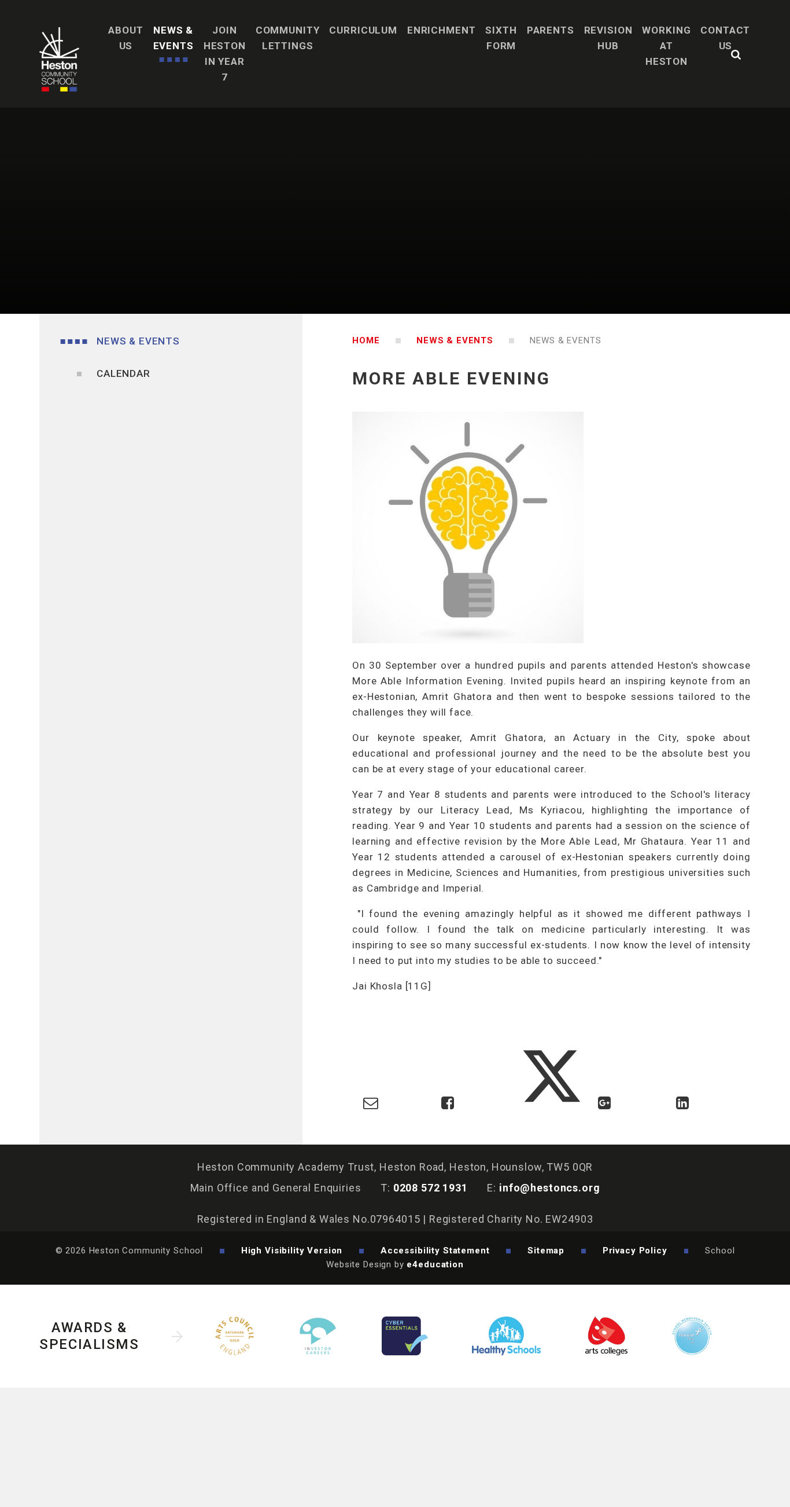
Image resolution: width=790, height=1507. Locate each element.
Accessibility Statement (435, 1250)
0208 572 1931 (430, 1188)
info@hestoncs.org (549, 1188)
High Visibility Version (292, 1250)
